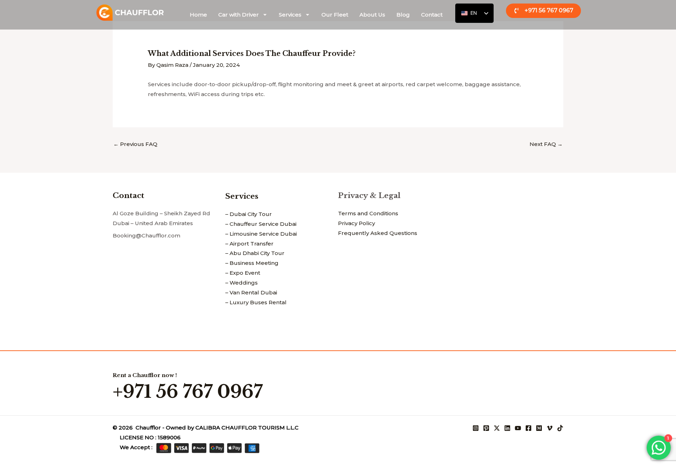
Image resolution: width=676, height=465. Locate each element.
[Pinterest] (486, 428)
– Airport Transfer (249, 243)
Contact (432, 14)
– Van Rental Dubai (251, 292)
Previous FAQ (135, 144)
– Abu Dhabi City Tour (254, 253)
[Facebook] (528, 428)
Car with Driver (238, 14)
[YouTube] (518, 428)
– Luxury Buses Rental (256, 302)
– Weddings (241, 282)
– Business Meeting (251, 263)
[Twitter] (497, 428)
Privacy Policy (356, 223)
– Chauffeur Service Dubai (260, 224)
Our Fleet (334, 14)
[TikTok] (560, 428)
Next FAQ (546, 144)
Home (198, 14)
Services (290, 14)
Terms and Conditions (368, 213)
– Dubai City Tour (248, 214)
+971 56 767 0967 (188, 392)
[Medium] (539, 428)
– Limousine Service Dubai (261, 233)
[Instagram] (475, 428)
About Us (372, 14)
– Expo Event (242, 272)
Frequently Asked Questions (377, 233)
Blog (403, 14)
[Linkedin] (507, 428)
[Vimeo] (549, 428)
